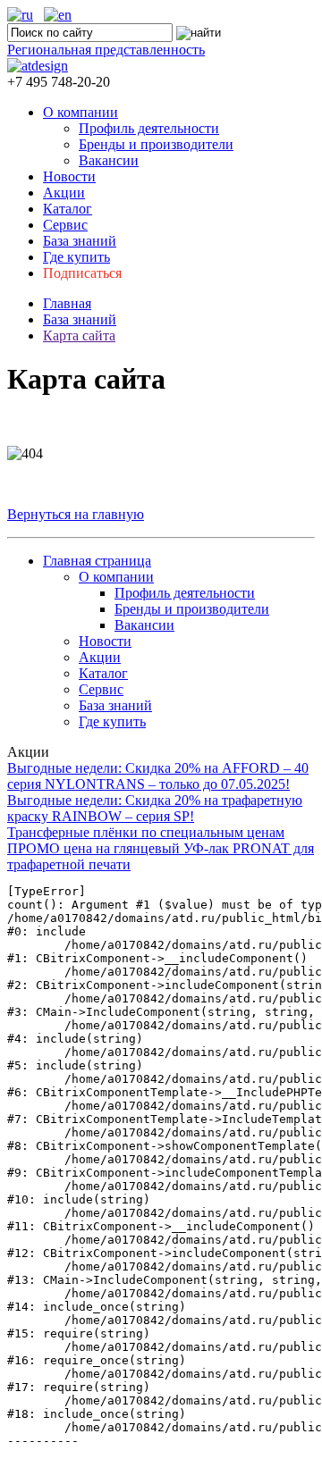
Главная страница (97, 560)
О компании (80, 112)
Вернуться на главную (75, 514)
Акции (64, 192)
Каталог (67, 208)
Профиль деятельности (149, 128)
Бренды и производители (156, 144)
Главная (67, 303)
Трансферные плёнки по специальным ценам (145, 832)
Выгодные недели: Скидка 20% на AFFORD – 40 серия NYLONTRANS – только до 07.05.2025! (158, 776)
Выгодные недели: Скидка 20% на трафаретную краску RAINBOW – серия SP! (154, 808)
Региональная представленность (106, 49)
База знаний (79, 240)
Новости (69, 176)
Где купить (76, 256)
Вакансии (109, 160)
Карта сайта (79, 335)
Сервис (65, 224)
